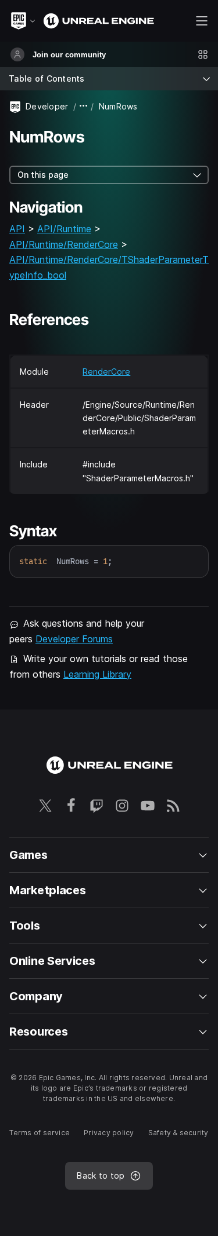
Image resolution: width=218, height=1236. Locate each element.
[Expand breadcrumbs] (84, 106)
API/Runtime (64, 229)
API (17, 229)
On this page (43, 175)
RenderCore (106, 371)
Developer (47, 106)
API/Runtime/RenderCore (63, 244)
